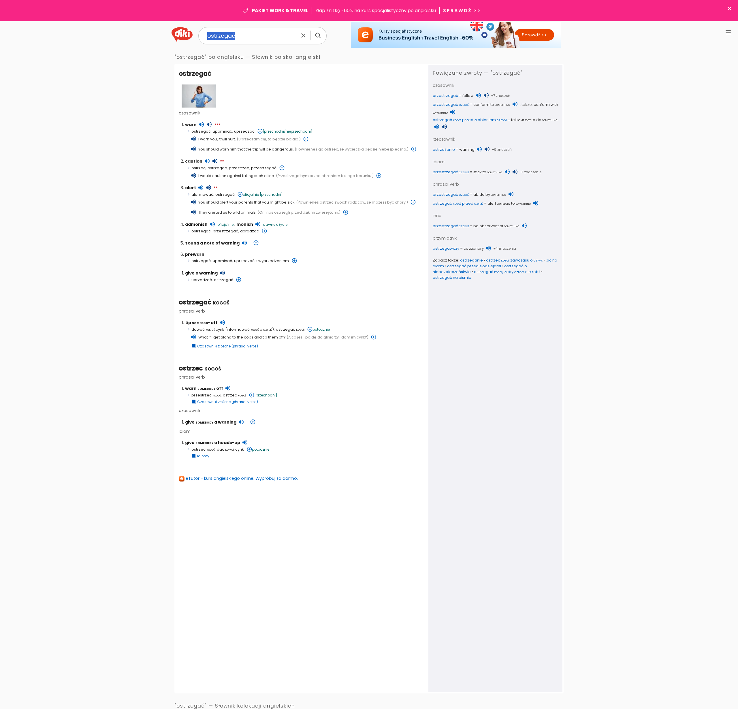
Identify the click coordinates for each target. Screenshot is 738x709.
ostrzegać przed (458, 203)
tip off (201, 323)
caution (193, 161)
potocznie (321, 329)
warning (467, 149)
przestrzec (239, 168)
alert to (509, 203)
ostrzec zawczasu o (514, 260)
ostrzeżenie (444, 149)
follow (468, 95)
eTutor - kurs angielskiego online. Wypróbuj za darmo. (242, 478)
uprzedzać (244, 131)
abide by (489, 194)
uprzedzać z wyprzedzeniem (261, 261)
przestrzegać (263, 168)
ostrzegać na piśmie (452, 277)
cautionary (474, 248)
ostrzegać (204, 302)
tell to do (534, 120)
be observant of (496, 226)
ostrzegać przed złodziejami (474, 266)
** (222, 162)
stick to (487, 172)
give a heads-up (212, 442)
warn (191, 124)
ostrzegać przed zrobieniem (470, 120)
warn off (204, 388)
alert (190, 188)
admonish (196, 224)
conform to (491, 104)
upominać (222, 131)
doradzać (249, 231)
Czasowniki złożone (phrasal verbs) (227, 346)
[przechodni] (271, 194)
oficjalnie (251, 194)
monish (244, 224)
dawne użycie (275, 224)
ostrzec (198, 168)
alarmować (202, 194)
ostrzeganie (471, 260)
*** (217, 125)
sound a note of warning (212, 243)
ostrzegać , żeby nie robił (507, 271)
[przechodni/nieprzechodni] (287, 131)
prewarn (194, 254)
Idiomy (203, 456)
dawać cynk (207, 329)
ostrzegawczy (446, 248)
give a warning (201, 273)
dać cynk (230, 449)
